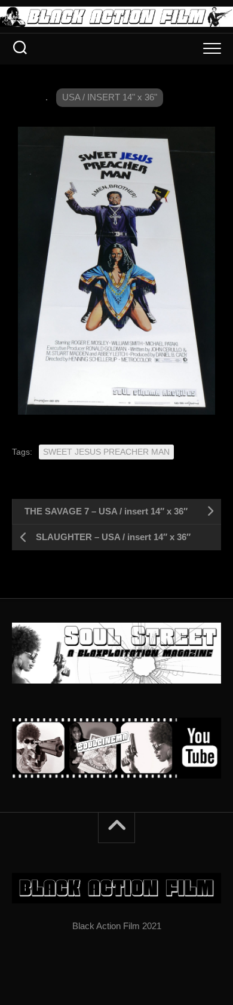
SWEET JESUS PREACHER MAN (106, 451)
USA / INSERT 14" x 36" (109, 97)
